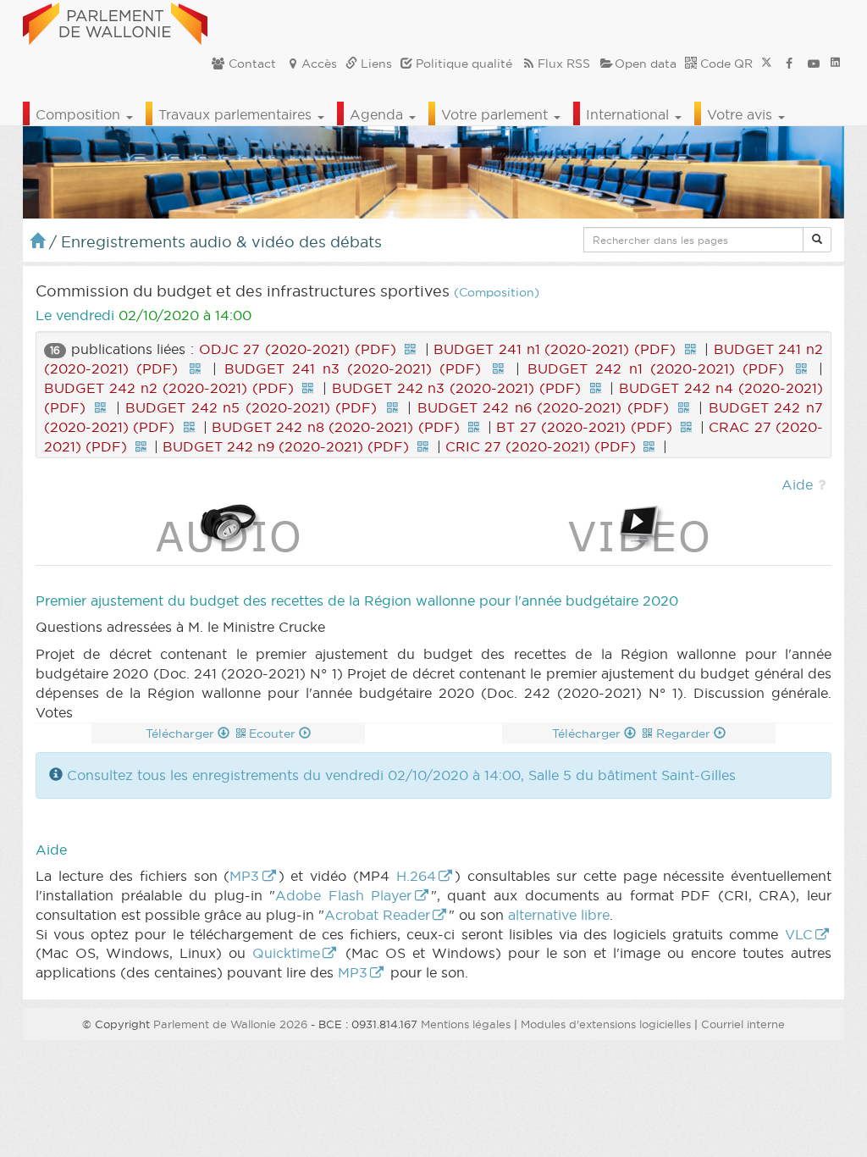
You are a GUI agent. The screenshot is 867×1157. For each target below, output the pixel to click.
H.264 (416, 875)
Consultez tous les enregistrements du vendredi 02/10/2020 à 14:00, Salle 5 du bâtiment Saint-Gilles (401, 775)
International (629, 114)
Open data (645, 63)
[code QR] (410, 348)
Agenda (378, 114)
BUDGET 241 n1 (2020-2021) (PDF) (555, 348)
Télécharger (182, 733)
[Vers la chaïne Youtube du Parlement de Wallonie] (813, 63)
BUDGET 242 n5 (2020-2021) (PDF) (251, 407)
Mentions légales (466, 1024)
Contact (250, 63)
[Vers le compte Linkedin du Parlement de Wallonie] (835, 63)
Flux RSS (564, 63)
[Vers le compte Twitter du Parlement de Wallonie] (766, 63)
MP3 (244, 875)
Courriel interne (743, 1024)
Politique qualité (462, 63)
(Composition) (496, 292)
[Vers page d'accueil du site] (115, 21)
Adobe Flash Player (343, 895)
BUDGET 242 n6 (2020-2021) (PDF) (543, 407)
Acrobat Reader (377, 914)
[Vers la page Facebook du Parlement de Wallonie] (789, 63)
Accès (319, 63)
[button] (817, 239)
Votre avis (741, 114)
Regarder (685, 733)
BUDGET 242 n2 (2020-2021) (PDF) (169, 387)
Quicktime (286, 952)
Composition (80, 114)
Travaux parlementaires (237, 114)
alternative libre (559, 914)
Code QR (725, 63)
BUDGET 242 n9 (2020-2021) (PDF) (286, 446)
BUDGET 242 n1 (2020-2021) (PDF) (655, 368)
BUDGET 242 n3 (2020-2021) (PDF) (457, 387)
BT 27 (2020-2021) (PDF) (583, 426)
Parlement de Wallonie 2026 (230, 1024)
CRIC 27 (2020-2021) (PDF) (540, 446)
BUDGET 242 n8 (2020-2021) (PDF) (336, 426)
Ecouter (274, 733)
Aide (797, 484)
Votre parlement (496, 114)
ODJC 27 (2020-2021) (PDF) (297, 348)
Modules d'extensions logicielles (606, 1024)
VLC (799, 934)
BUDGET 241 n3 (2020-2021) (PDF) (352, 368)
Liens (374, 63)
